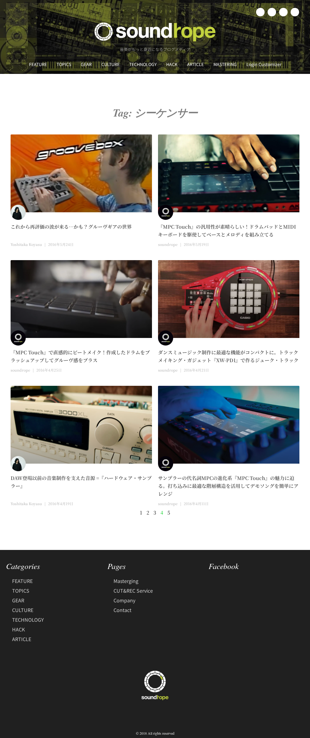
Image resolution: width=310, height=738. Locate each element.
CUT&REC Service (133, 590)
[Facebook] (260, 12)
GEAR (86, 64)
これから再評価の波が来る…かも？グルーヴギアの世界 (71, 226)
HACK (171, 64)
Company (124, 600)
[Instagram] (283, 12)
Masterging (126, 580)
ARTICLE (195, 64)
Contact (122, 610)
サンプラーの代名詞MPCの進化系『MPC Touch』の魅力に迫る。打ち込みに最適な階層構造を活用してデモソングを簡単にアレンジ (228, 486)
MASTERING (225, 64)
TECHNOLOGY (143, 64)
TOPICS (64, 64)
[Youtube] (295, 12)
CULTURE (110, 64)
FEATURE (38, 64)
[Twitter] (272, 12)
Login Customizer (263, 64)
